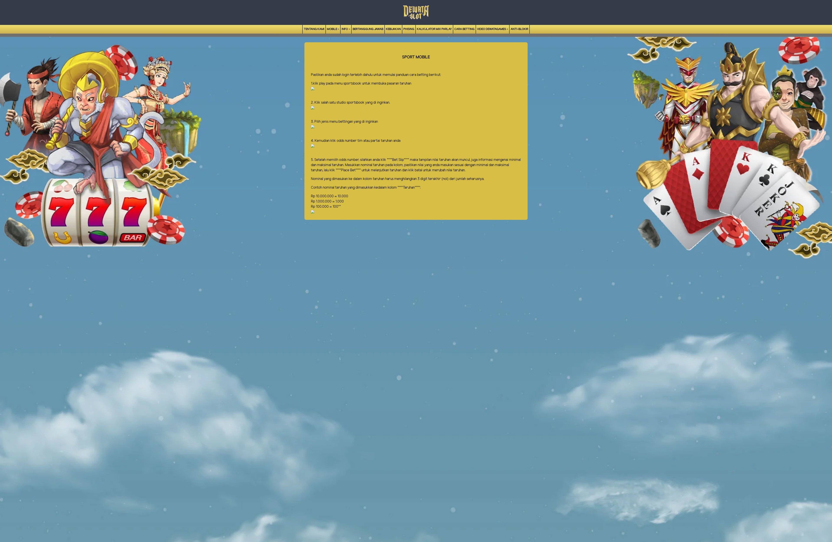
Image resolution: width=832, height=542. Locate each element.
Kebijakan (393, 29)
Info (345, 29)
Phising (408, 29)
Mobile (332, 29)
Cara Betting (464, 29)
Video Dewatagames (491, 29)
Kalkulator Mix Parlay (434, 29)
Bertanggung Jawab (368, 29)
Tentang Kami (314, 29)
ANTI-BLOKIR (519, 29)
